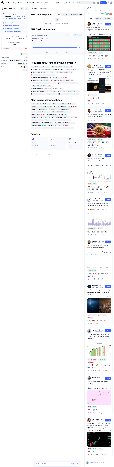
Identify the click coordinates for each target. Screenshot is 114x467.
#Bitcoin (97, 74)
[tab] (58, 26)
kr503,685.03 (42, 118)
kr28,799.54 (43, 134)
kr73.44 (61, 131)
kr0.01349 (42, 115)
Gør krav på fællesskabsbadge (13, 31)
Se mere (110, 7)
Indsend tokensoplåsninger (12, 28)
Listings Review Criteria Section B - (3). (14, 18)
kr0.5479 (58, 136)
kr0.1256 (66, 118)
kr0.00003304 (63, 139)
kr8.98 (40, 120)
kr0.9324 (66, 134)
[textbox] (97, 463)
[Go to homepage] (8, 3)
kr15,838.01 (60, 120)
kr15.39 (41, 139)
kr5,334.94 (61, 123)
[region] (36, 3)
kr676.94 (41, 123)
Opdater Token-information (12, 25)
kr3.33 (41, 128)
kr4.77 (39, 136)
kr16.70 (65, 128)
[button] (48, 3)
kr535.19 (57, 126)
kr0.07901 (64, 115)
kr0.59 (38, 126)
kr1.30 (41, 131)
